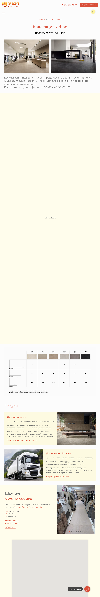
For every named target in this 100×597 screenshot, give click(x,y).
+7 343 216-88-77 (69, 5)
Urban (59, 19)
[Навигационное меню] (3, 13)
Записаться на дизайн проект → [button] (22, 440)
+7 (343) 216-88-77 (12, 520)
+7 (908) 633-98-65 (12, 524)
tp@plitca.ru (10, 527)
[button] (89, 5)
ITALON (51, 19)
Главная (41, 19)
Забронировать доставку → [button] (59, 476)
